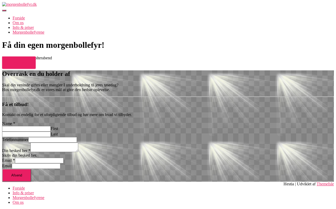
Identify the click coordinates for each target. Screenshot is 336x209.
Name (8, 123)
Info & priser (23, 27)
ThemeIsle (325, 184)
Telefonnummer (15, 139)
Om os (18, 22)
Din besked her (16, 150)
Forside (19, 18)
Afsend (16, 175)
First (54, 128)
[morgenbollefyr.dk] (19, 4)
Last (54, 134)
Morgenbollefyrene (28, 32)
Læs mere (19, 62)
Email (8, 160)
